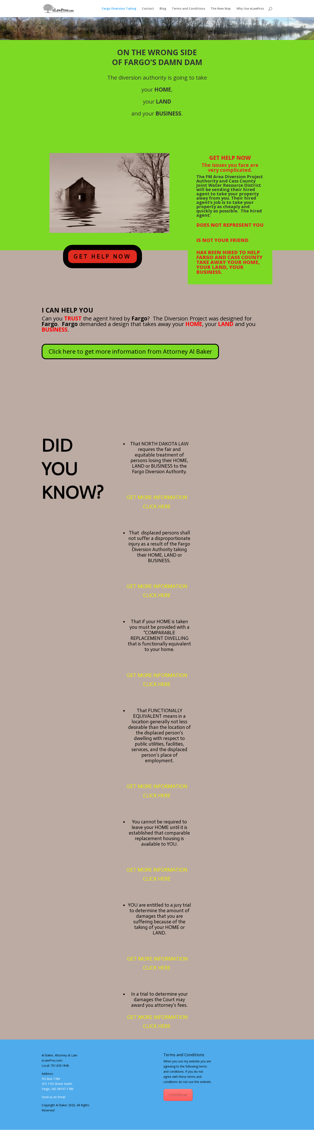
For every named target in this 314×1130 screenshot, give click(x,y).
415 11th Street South (57, 1084)
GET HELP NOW (102, 256)
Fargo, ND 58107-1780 (57, 1089)
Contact (148, 8)
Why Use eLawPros (250, 8)
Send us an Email (53, 1097)
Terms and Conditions (188, 8)
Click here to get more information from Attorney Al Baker (130, 351)
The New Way (221, 8)
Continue (178, 1095)
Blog (163, 8)
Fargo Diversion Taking (119, 8)
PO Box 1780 (51, 1079)
